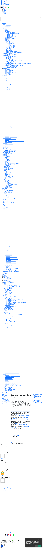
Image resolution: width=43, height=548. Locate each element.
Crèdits (24, 534)
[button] (2, 546)
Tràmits (3, 397)
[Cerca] (40, 17)
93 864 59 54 (17, 414)
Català (4, 9)
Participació (4, 530)
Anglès (4, 11)
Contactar (2, 6)
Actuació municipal (5, 524)
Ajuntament (2, 484)
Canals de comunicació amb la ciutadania (8, 507)
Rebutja (37, 545)
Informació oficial (4, 493)
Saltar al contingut (4, 1)
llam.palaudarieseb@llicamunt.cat (24, 415)
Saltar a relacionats (4, 3)
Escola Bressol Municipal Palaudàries (20, 411)
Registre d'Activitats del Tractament (7, 526)
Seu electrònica (3, 491)
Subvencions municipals (5, 496)
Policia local (4, 490)
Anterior (2, 467)
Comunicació (4, 512)
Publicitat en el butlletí (5, 511)
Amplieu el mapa (25, 417)
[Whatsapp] (8, 7)
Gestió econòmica (5, 495)
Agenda (3, 449)
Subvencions (4, 497)
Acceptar (40, 545)
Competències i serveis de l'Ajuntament (8, 488)
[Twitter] (1, 7)
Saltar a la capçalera (4, 0)
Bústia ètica (4, 523)
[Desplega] (8, 392)
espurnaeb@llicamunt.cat (23, 424)
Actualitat (2, 506)
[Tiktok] (7, 7)
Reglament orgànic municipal (6, 487)
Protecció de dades (26, 536)
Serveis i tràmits (5, 392)
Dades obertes (4, 533)
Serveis (3, 394)
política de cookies (34, 544)
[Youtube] (4, 7)
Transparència (4, 525)
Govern (3, 486)
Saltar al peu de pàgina (5, 4)
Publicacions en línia (5, 510)
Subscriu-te (2, 475)
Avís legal (24, 537)
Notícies (3, 508)
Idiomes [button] (3, 8)
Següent (4, 467)
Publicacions (4, 451)
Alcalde (3, 485)
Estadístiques (4, 528)
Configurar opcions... (29, 545)
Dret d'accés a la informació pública (7, 505)
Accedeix (2, 458)
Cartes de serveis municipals (6, 500)
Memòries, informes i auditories (7, 529)
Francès (4, 13)
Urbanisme (3, 494)
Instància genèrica (5, 399)
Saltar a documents (4, 2)
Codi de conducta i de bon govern (7, 532)
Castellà (4, 10)
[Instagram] (6, 7)
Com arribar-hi (14, 418)
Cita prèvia (3, 398)
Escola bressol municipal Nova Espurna (21, 420)
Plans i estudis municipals (6, 489)
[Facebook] (3, 7)
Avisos (3, 450)
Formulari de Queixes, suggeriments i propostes (9, 504)
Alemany (4, 12)
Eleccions (3, 527)
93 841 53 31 (17, 423)
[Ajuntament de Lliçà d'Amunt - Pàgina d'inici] (5, 18)
